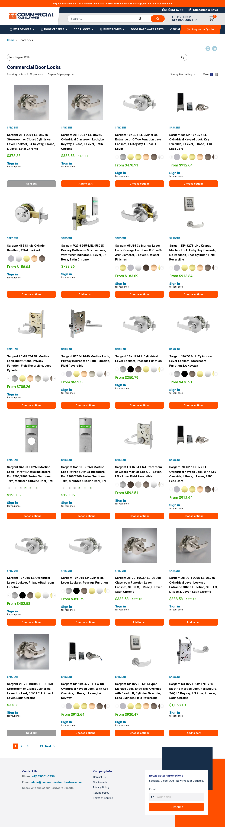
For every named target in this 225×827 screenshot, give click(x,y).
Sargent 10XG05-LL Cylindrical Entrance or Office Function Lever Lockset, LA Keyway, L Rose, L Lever (139, 141)
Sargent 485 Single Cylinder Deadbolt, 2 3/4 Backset (26, 248)
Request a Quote (203, 29)
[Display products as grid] (211, 74)
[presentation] (162, 157)
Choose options (139, 183)
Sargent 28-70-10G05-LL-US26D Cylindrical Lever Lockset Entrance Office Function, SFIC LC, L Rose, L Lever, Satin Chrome (193, 584)
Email (152, 789)
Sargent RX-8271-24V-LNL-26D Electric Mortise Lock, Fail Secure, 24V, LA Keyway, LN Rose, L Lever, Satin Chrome (193, 691)
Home (10, 40)
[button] (140, 18)
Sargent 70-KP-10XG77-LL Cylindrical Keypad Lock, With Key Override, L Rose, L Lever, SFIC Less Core (192, 474)
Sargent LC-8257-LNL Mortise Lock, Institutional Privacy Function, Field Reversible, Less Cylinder (29, 363)
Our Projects (100, 782)
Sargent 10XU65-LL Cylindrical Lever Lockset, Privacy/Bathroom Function (30, 582)
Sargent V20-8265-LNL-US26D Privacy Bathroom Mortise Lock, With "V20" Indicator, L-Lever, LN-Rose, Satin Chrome (84, 252)
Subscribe (176, 807)
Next (48, 746)
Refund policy (101, 792)
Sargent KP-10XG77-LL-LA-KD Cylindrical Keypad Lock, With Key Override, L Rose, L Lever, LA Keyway (84, 691)
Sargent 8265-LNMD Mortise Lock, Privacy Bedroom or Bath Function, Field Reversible (85, 361)
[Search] (158, 18)
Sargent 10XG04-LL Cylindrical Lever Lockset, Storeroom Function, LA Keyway (190, 361)
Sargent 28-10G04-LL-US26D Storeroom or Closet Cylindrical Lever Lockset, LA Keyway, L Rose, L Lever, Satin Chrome (31, 141)
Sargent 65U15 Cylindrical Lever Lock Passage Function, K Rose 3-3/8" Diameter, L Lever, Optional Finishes (138, 252)
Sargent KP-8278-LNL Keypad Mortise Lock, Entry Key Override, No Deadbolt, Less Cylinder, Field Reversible (192, 252)
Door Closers (54, 29)
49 (41, 746)
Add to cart (85, 183)
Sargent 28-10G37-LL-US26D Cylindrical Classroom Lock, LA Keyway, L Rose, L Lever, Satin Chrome (82, 141)
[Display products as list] (217, 74)
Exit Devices (22, 29)
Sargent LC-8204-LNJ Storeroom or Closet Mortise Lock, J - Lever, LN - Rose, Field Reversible (138, 471)
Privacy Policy (101, 787)
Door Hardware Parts (147, 29)
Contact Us (99, 776)
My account (183, 20)
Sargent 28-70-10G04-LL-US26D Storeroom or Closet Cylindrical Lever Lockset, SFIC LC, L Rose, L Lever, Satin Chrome (30, 691)
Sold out (31, 183)
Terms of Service (103, 797)
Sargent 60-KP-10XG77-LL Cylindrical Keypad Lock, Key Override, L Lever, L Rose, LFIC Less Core (190, 141)
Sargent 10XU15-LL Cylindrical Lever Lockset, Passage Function (138, 359)
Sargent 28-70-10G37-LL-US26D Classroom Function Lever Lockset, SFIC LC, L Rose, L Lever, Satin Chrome (138, 584)
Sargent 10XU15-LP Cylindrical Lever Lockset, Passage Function (84, 580)
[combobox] (109, 18)
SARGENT (12, 127)
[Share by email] (207, 48)
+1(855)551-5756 (171, 10)
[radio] (123, 157)
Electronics (112, 29)
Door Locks (82, 29)
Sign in (12, 163)
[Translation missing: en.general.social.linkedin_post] (214, 48)
